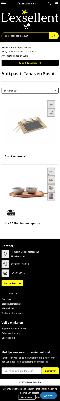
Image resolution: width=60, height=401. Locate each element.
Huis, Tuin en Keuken (12, 51)
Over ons (6, 299)
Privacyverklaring (11, 333)
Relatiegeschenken (21, 47)
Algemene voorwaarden (14, 328)
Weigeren (39, 397)
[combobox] (25, 35)
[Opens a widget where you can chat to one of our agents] (48, 395)
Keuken (30, 51)
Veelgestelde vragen (12, 313)
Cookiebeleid (8, 337)
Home (5, 47)
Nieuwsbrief (8, 308)
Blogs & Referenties (12, 303)
